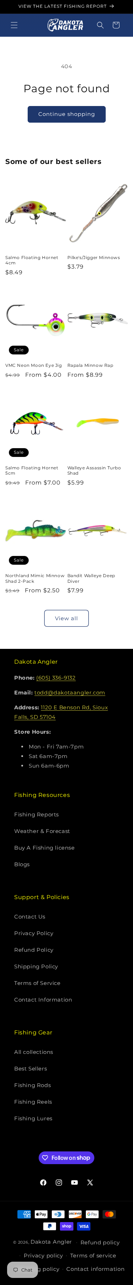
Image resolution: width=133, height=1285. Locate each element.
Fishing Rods (32, 1085)
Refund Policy (34, 949)
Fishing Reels (33, 1101)
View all (66, 618)
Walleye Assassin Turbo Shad (94, 470)
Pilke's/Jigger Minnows (93, 257)
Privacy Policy (33, 933)
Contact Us (29, 916)
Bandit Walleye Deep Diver (91, 578)
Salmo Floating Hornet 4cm (32, 260)
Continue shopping (66, 114)
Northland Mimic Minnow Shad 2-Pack (35, 578)
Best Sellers (30, 1068)
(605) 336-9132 (56, 677)
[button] (14, 25)
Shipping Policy (36, 966)
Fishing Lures (33, 1118)
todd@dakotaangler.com (69, 692)
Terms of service (93, 1255)
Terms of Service (37, 983)
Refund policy (100, 1242)
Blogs (22, 864)
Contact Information (43, 999)
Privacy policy (43, 1255)
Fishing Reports (36, 814)
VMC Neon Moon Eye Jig (33, 365)
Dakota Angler (51, 1241)
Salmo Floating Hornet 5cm (32, 470)
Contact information (95, 1269)
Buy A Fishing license (44, 847)
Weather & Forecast (42, 831)
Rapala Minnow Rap (90, 365)
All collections (33, 1052)
